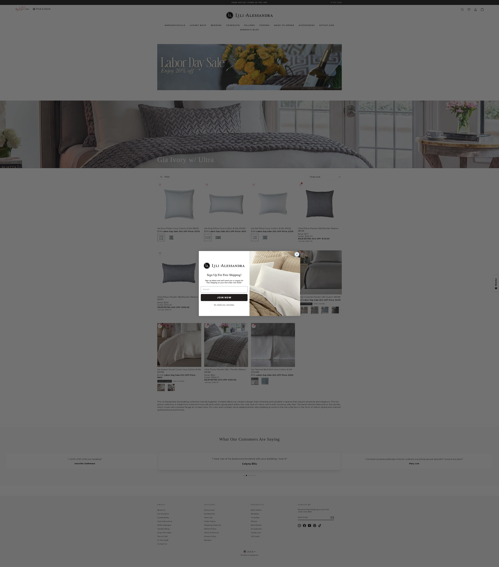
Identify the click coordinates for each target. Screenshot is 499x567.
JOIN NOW (224, 297)
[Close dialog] (297, 254)
